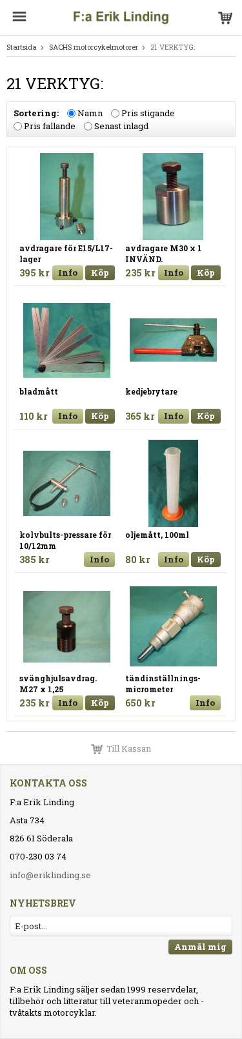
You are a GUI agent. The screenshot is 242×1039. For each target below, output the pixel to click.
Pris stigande (148, 113)
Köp (100, 272)
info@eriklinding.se (50, 875)
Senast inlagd (121, 126)
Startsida (21, 47)
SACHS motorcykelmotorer (93, 47)
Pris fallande (50, 126)
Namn (90, 113)
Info (67, 272)
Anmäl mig (200, 946)
